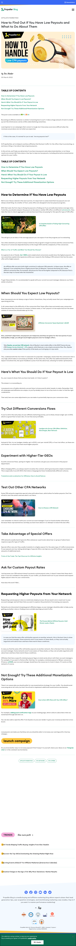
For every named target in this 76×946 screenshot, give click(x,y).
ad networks (66, 210)
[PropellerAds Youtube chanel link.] (40, 892)
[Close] (73, 936)
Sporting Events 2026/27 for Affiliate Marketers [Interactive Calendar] (29, 863)
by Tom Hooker (7, 73)
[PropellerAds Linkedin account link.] (45, 892)
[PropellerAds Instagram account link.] (35, 892)
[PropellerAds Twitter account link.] (26, 892)
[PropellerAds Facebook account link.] (30, 892)
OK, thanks (37, 942)
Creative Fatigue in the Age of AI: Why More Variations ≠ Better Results (29, 872)
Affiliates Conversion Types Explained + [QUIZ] (53, 323)
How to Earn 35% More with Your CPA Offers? (52, 700)
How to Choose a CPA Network (48, 508)
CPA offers (51, 760)
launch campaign (17, 741)
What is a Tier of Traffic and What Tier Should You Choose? (21, 250)
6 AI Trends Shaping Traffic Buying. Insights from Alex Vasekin (25, 845)
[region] (38, 939)
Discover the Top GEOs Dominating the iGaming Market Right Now (27, 854)
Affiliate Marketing (10, 18)
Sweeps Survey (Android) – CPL (17, 347)
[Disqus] (38, 796)
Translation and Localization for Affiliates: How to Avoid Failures (23, 476)
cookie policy (32, 938)
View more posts (24, 834)
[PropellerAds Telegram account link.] (49, 892)
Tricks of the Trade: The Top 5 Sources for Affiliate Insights (21, 556)
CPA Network (40, 760)
